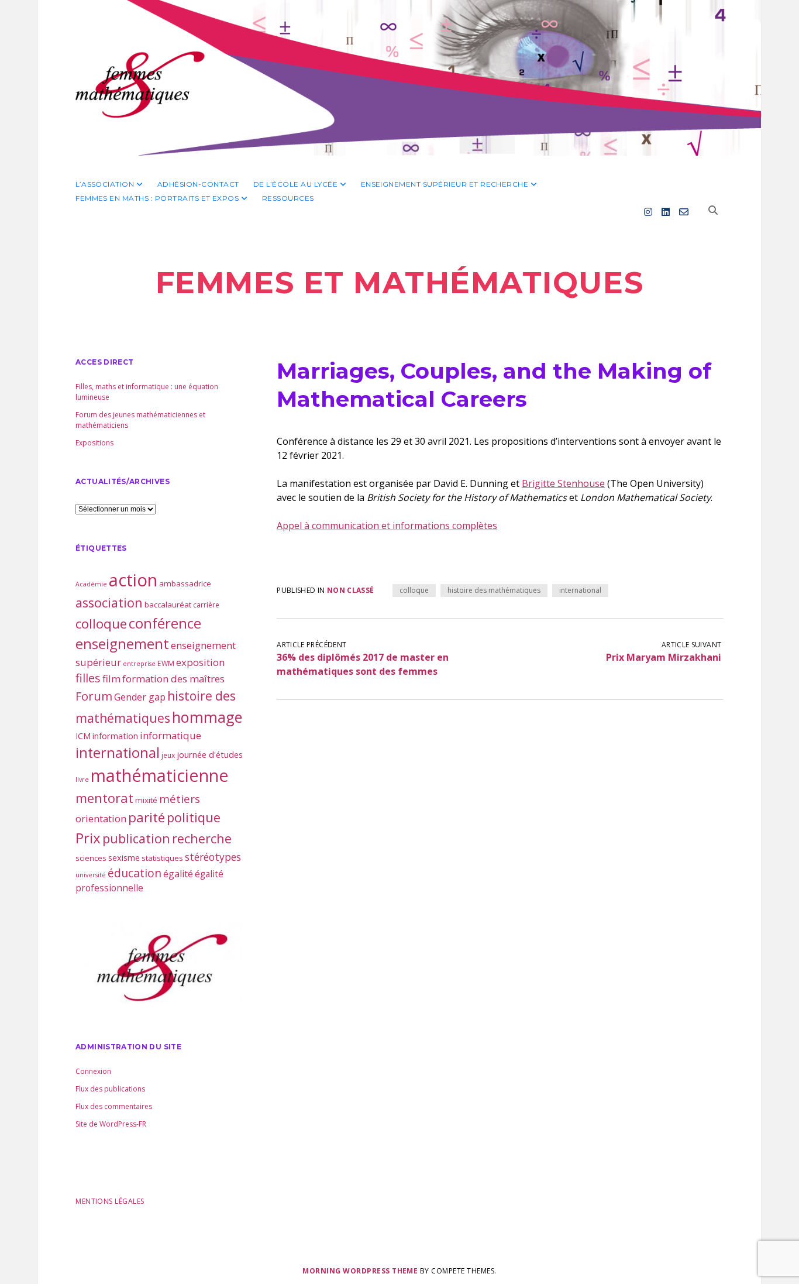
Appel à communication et (334, 525)
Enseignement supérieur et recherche (445, 184)
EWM (165, 663)
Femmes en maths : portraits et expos (157, 198)
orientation (100, 818)
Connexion (93, 1071)
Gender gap (140, 697)
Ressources (288, 198)
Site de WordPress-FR (110, 1124)
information (115, 735)
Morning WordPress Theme (360, 1271)
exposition (200, 662)
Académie (91, 584)
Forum (93, 696)
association (109, 602)
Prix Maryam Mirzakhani (663, 657)
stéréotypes (213, 857)
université (90, 875)
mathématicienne (160, 775)
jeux (168, 755)
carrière (206, 605)
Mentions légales (109, 1201)
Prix (88, 837)
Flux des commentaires (113, 1106)
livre (82, 779)
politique (194, 817)
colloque (414, 590)
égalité (178, 873)
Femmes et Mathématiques (399, 283)
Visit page (399, 78)
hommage (207, 717)
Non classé (350, 590)
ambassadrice (185, 583)
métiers (179, 798)
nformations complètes (446, 525)
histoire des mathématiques (493, 590)
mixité (146, 800)
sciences (90, 858)
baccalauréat (167, 604)
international (580, 590)
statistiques (162, 858)
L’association (104, 184)
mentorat (104, 797)
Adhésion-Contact (198, 184)
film (111, 678)
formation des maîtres (173, 678)
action (133, 580)
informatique (170, 735)
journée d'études (210, 754)
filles (88, 678)
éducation (134, 873)
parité (146, 817)
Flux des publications (110, 1089)
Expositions (94, 443)
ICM (83, 735)
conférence (165, 623)
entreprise (139, 664)
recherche (202, 838)
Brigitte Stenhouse (563, 483)
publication (136, 838)
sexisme (124, 857)
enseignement (122, 643)
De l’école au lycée (295, 184)
